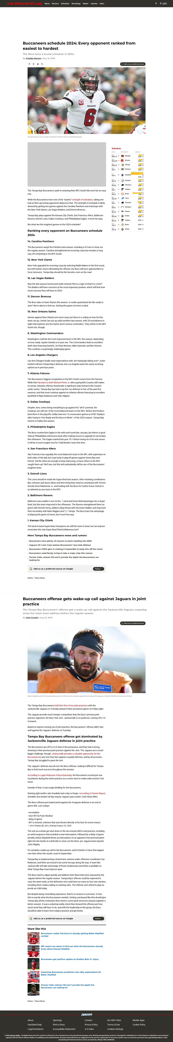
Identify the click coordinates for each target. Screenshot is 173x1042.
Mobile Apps (138, 1020)
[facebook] (156, 3)
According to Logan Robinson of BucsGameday (50, 775)
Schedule (65, 4)
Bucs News (40, 578)
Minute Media (15, 1035)
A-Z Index (89, 1029)
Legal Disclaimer (35, 1029)
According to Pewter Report (92, 793)
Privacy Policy (91, 1024)
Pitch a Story (59, 1024)
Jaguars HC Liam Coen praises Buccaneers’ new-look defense (60, 545)
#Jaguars (76, 802)
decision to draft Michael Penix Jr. (54, 382)
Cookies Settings (115, 1029)
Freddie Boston (33, 58)
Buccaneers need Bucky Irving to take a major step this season (61, 553)
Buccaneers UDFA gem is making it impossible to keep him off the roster (66, 549)
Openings (57, 1020)
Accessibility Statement (64, 1029)
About (30, 1020)
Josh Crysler (32, 617)
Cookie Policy (139, 1024)
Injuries (94, 4)
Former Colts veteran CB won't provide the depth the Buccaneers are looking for (64, 558)
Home (30, 578)
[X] (161, 3)
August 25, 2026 (64, 825)
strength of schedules (82, 199)
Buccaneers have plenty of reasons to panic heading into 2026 (60, 541)
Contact (88, 1020)
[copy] (42, 64)
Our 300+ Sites (114, 1020)
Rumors (55, 4)
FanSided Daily (35, 1024)
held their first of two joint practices (71, 705)
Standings (76, 4)
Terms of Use (113, 1024)
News (47, 4)
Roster (85, 4)
